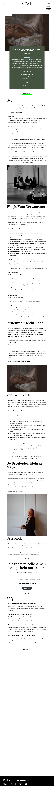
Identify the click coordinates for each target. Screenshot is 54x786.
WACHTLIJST (27, 93)
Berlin (48, 9)
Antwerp (48, 6)
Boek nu (48, 3)
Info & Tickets (27, 588)
